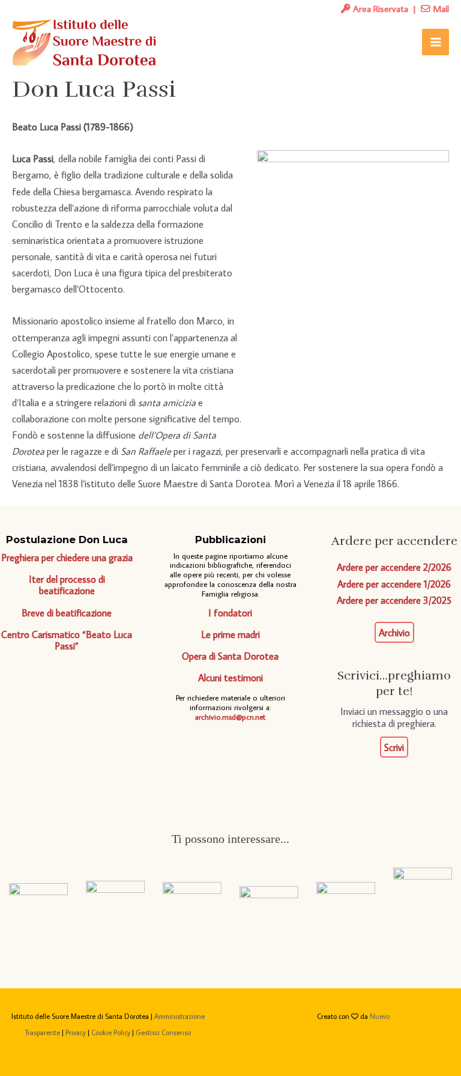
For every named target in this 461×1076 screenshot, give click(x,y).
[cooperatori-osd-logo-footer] (192, 894)
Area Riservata (379, 8)
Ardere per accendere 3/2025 (394, 600)
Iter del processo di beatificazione (67, 585)
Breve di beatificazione (67, 612)
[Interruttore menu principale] (435, 42)
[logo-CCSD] (422, 894)
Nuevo (380, 1016)
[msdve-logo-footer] (38, 894)
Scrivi (394, 747)
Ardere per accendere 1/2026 (394, 583)
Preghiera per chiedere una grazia (67, 557)
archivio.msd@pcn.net (230, 717)
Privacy (75, 1032)
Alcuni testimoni (230, 677)
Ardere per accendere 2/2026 (394, 567)
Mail (439, 8)
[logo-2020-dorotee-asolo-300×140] (115, 894)
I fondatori (230, 612)
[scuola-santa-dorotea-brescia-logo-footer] (345, 894)
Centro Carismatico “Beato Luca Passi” (66, 640)
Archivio (394, 632)
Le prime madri (230, 634)
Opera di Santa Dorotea (230, 655)
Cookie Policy (110, 1032)
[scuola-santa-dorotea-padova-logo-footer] (269, 894)
